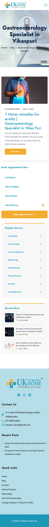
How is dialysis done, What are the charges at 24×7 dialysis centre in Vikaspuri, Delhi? (28, 344)
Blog (4, 481)
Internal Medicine (16, 252)
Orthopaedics (14, 268)
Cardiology (13, 236)
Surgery (11, 284)
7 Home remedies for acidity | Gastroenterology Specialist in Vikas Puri (23, 121)
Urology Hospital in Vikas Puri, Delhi (17, 502)
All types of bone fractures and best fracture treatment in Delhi (29, 330)
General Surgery (9, 489)
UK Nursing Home (12, 109)
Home (4, 476)
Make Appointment (23, 214)
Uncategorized (14, 292)
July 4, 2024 (28, 109)
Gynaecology (14, 244)
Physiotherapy (14, 276)
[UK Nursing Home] (15, 5)
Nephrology (13, 260)
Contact (5, 485)
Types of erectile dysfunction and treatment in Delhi (30, 316)
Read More (15, 152)
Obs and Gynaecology (11, 498)
